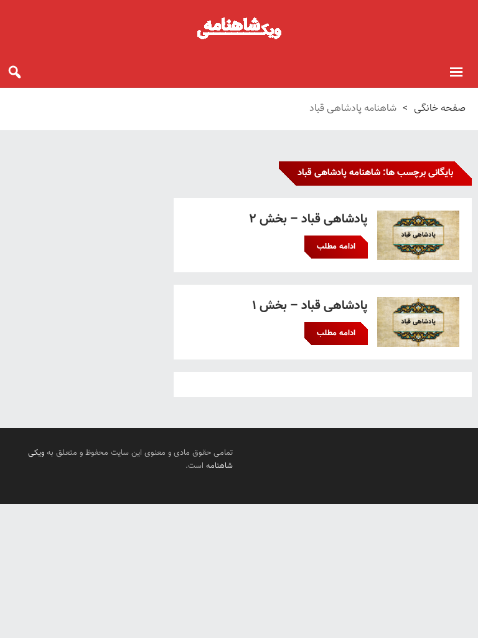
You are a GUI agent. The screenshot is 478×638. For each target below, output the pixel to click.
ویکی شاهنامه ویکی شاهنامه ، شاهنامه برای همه (239, 28)
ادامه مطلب (336, 246)
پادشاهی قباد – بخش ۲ (308, 219)
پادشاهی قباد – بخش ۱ (310, 306)
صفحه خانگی (440, 109)
